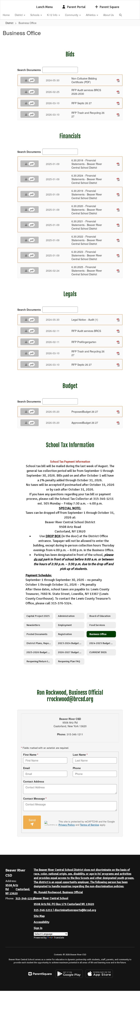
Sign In (38, 928)
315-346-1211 (24, 898)
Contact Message (34, 798)
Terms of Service (89, 824)
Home (6, 15)
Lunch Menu (44, 7)
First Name (30, 754)
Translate (59, 937)
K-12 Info (52, 15)
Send (32, 820)
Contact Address (33, 781)
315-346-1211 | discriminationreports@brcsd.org (65, 910)
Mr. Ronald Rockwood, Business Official (58, 892)
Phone (77, 768)
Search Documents (29, 70)
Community (72, 15)
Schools (35, 15)
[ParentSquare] (40, 974)
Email (26, 768)
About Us (108, 15)
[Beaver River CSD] (70, 2)
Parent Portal (76, 7)
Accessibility (41, 922)
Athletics (91, 15)
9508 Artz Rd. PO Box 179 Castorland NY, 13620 (64, 904)
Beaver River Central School (51, 898)
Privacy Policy (67, 824)
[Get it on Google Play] (69, 974)
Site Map (39, 916)
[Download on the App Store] (99, 974)
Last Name (80, 754)
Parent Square (109, 7)
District (19, 15)
